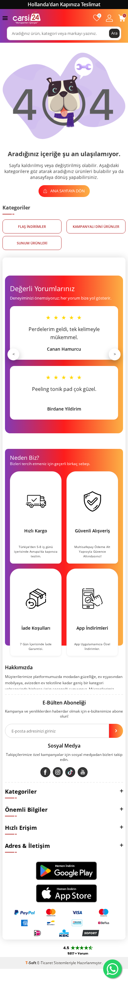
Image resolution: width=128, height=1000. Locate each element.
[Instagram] (58, 772)
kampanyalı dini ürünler (96, 226)
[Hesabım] (109, 18)
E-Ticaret (45, 962)
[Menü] (5, 17)
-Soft (31, 962)
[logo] (27, 18)
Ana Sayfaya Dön (67, 191)
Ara (114, 33)
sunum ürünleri (32, 243)
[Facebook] (45, 772)
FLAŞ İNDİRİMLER (32, 226)
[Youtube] (83, 772)
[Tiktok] (70, 772)
